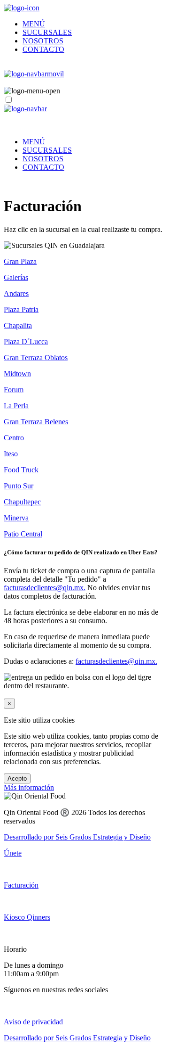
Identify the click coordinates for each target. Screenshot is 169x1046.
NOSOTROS (43, 41)
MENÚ (34, 24)
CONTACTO (43, 49)
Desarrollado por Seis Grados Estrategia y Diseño (77, 837)
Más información (29, 787)
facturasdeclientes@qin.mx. (44, 588)
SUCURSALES (47, 32)
